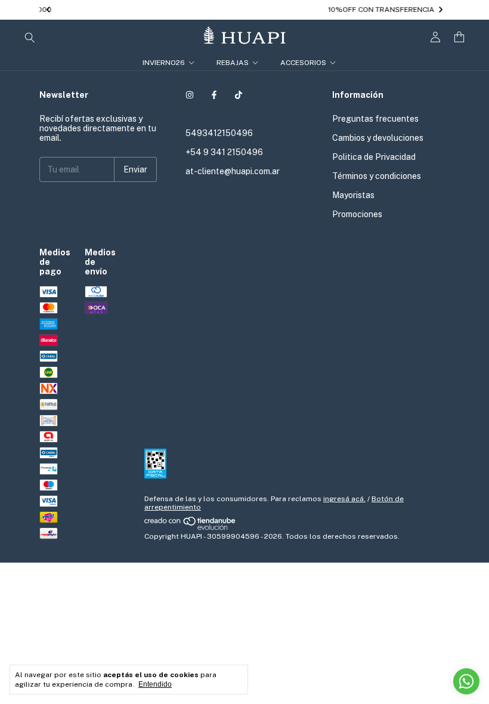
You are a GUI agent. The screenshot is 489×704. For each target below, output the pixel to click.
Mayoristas (353, 195)
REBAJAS (232, 62)
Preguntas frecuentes (375, 118)
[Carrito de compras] (459, 37)
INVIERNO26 (164, 62)
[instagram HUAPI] (189, 95)
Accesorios (303, 62)
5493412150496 (219, 133)
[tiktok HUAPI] (238, 95)
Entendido (155, 684)
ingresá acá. (344, 499)
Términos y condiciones (376, 176)
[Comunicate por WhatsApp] (466, 681)
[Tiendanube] (190, 528)
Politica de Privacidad (374, 157)
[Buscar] (30, 37)
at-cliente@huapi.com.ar (232, 171)
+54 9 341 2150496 (224, 152)
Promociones (357, 214)
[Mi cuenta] (435, 37)
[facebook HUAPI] (214, 95)
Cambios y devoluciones (377, 138)
